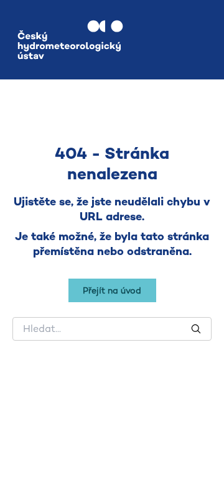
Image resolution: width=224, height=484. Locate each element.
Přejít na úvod (112, 290)
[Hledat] (196, 328)
